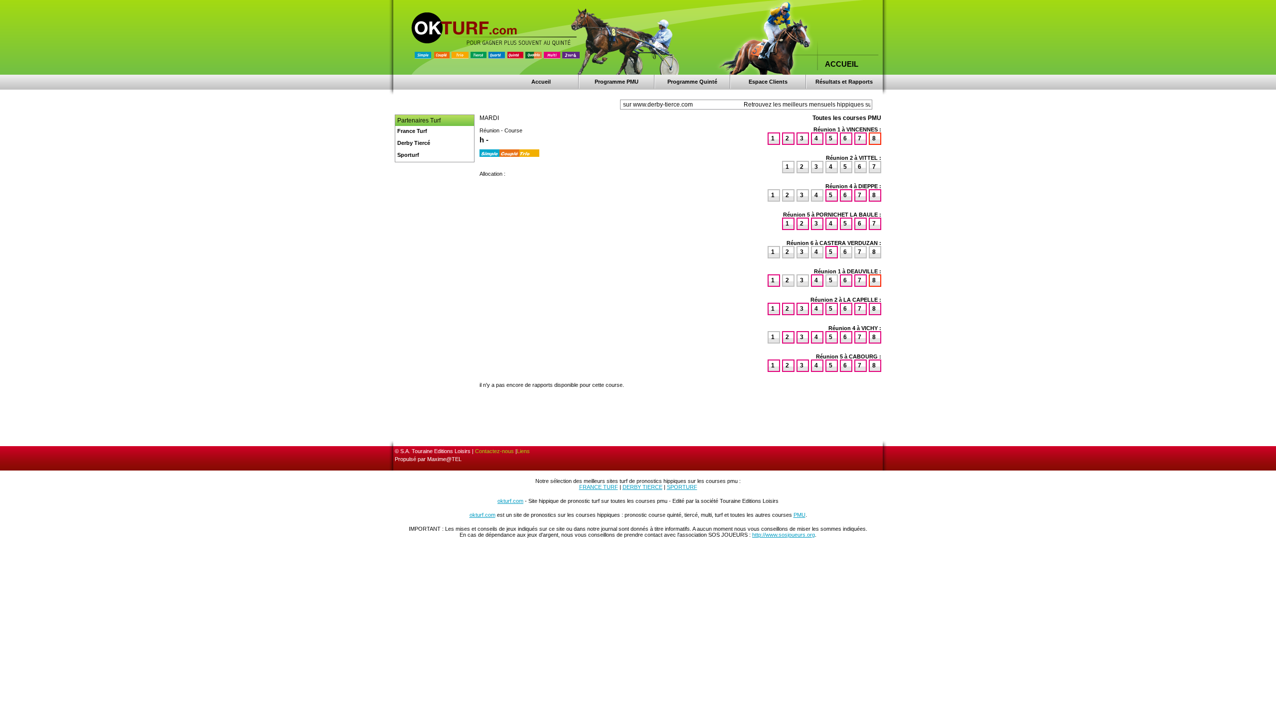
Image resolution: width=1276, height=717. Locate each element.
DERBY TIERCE (642, 487)
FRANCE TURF (598, 487)
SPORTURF (682, 487)
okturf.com (510, 501)
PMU (799, 515)
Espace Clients (768, 82)
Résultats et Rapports (844, 82)
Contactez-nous (494, 451)
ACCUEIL (841, 64)
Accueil (541, 82)
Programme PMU (616, 82)
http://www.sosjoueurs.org (783, 535)
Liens (523, 451)
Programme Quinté (692, 82)
